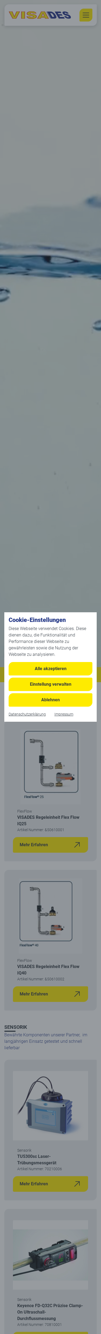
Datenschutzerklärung (27, 714)
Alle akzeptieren (51, 668)
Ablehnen (50, 699)
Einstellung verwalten (50, 684)
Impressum (63, 714)
